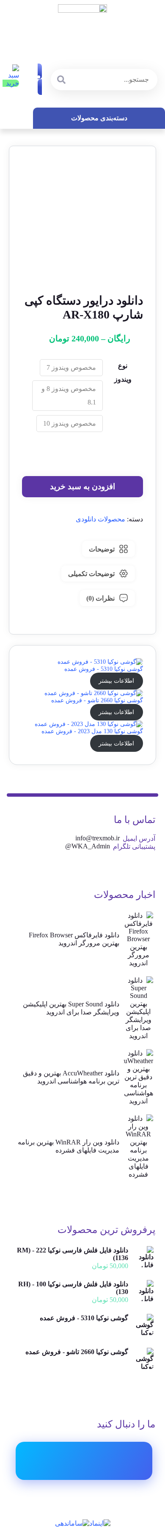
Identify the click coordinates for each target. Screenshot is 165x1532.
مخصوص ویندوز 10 (69, 423)
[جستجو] (61, 79)
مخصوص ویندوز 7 (71, 367)
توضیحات (102, 549)
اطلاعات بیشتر (116, 681)
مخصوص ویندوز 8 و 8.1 (68, 395)
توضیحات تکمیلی (91, 573)
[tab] (108, 549)
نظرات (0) (100, 598)
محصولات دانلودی (100, 519)
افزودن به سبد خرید (82, 486)
